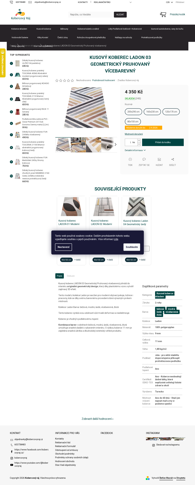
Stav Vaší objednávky (65, 465)
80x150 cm (132, 121)
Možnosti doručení (134, 134)
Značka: (128, 80)
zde (116, 239)
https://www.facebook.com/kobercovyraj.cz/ (31, 451)
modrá (171, 309)
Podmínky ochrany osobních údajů (71, 457)
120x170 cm (171, 111)
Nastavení (63, 247)
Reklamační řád (102, 2)
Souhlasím (132, 247)
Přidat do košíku (163, 142)
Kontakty (83, 2)
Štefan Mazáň (166, 478)
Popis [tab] (59, 276)
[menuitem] (19, 29)
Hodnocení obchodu (64, 461)
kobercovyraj (20, 458)
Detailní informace (134, 150)
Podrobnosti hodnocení (103, 80)
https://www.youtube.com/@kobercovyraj (31, 464)
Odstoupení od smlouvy (66, 450)
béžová (160, 309)
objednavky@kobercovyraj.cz (28, 439)
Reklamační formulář (65, 446)
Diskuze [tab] (71, 276)
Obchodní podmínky (64, 454)
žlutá (159, 315)
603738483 (20, 444)
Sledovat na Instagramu (168, 444)
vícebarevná (172, 312)
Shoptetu (180, 478)
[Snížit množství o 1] (138, 144)
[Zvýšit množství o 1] (138, 140)
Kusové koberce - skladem (164, 295)
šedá (159, 312)
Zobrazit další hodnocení (97, 418)
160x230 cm (152, 111)
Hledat (120, 14)
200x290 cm (133, 111)
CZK (168, 2)
